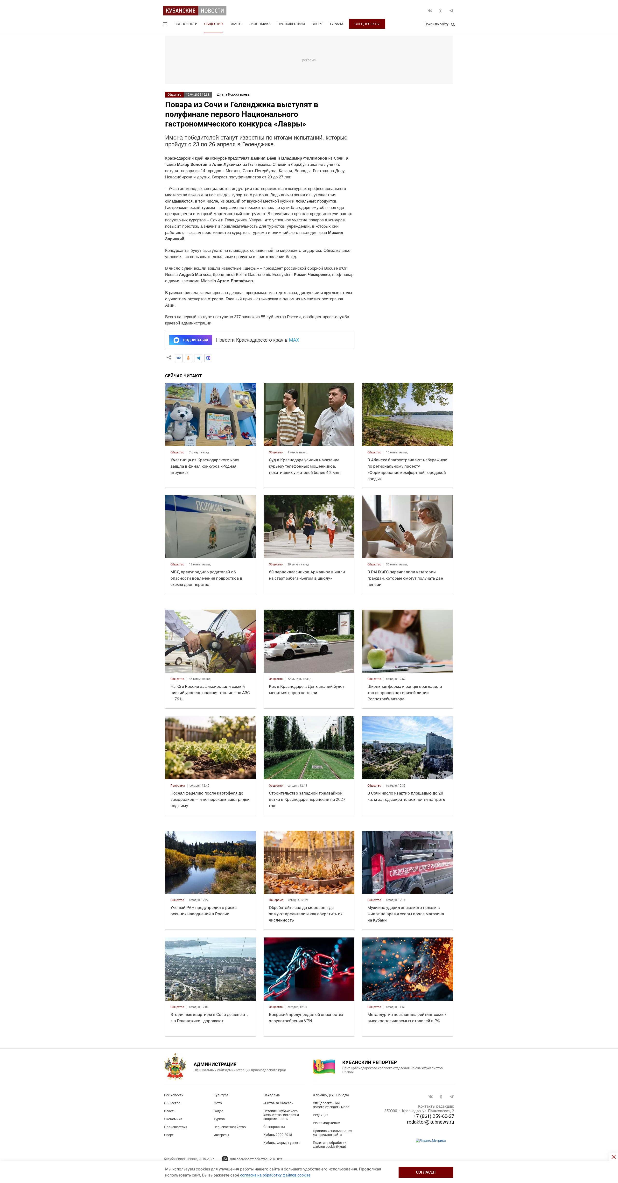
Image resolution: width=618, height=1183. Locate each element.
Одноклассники (440, 10)
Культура (221, 1095)
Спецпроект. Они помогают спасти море (331, 1105)
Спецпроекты (367, 24)
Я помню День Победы (331, 1095)
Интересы (221, 1135)
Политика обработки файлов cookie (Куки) (329, 1144)
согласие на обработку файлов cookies (275, 1175)
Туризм (336, 24)
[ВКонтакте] (179, 358)
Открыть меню (165, 24)
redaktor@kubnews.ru (430, 1122)
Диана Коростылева (233, 94)
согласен (425, 1172)
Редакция (320, 1115)
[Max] (208, 358)
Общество (213, 24)
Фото (218, 1103)
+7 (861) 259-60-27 (434, 1116)
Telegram (451, 10)
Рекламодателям (326, 1123)
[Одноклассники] (188, 358)
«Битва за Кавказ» (278, 1103)
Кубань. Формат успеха (282, 1143)
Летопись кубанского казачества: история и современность (281, 1115)
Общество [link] (177, 452)
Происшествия (291, 24)
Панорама (271, 1095)
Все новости (186, 24)
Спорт (317, 24)
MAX (294, 340)
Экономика (260, 24)
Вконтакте (429, 10)
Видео (218, 1111)
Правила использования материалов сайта (332, 1133)
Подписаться (195, 340)
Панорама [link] (177, 785)
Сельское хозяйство (230, 1127)
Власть (236, 24)
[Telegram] (198, 358)
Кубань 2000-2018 (277, 1135)
